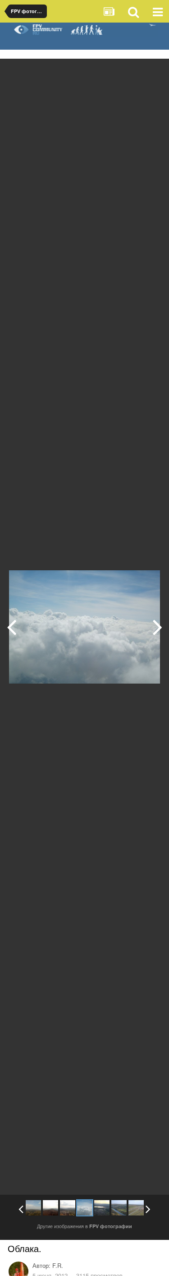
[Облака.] (84, 1207)
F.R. (57, 1265)
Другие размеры (111, 72)
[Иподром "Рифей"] (136, 1207)
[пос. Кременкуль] (157, 626)
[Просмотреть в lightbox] (152, 72)
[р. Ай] (119, 1207)
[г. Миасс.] (11, 626)
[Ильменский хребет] (33, 1207)
